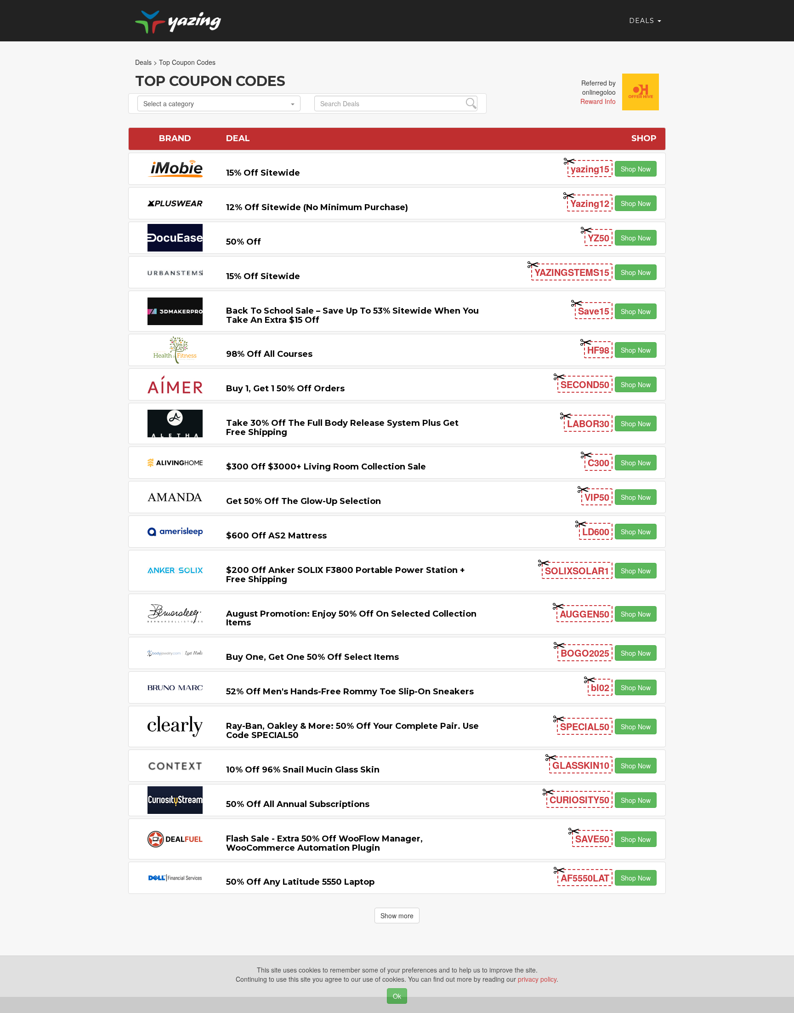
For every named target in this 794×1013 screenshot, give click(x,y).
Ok (397, 996)
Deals (643, 21)
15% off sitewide (263, 173)
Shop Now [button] (636, 168)
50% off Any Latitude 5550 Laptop (300, 882)
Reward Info (598, 101)
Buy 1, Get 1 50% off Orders (285, 388)
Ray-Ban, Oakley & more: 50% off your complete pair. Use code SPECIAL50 (352, 730)
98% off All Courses (269, 354)
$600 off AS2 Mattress (276, 536)
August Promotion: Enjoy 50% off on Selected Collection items (351, 618)
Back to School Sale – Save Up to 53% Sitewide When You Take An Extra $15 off (352, 315)
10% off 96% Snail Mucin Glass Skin (303, 770)
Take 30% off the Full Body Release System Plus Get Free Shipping (342, 427)
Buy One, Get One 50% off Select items (312, 657)
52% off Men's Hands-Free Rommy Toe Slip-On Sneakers (350, 692)
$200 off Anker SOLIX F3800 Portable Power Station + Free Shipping (345, 574)
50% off (243, 242)
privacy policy (537, 979)
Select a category (168, 103)
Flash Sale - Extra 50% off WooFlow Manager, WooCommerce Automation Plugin (324, 843)
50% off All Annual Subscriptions (297, 804)
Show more (397, 915)
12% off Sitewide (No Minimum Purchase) (317, 207)
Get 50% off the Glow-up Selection (303, 501)
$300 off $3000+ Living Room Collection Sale (326, 467)
